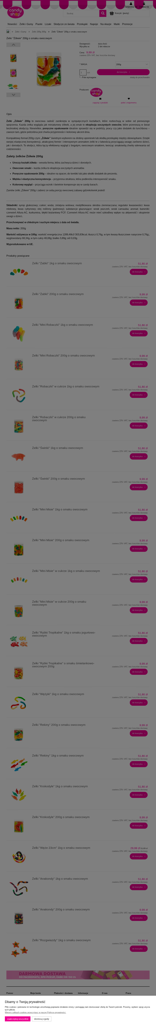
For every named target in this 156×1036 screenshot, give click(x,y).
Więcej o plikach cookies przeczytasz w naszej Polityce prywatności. (35, 1012)
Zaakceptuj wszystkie (17, 1019)
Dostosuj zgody (41, 1019)
